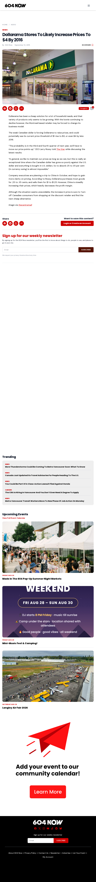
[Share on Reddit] (10, 108)
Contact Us (43, 853)
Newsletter (55, 853)
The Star (60, 149)
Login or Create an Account (77, 223)
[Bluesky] (60, 828)
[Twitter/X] (39, 828)
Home (5, 25)
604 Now (8, 45)
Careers (8, 490)
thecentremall (25, 205)
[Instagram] (44, 828)
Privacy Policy (30, 853)
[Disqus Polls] (48, 295)
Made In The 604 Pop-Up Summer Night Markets (31, 578)
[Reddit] (56, 828)
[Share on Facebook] (4, 108)
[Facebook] (35, 828)
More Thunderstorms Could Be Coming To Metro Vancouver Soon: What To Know (45, 466)
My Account (48, 857)
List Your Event (79, 853)
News (13, 25)
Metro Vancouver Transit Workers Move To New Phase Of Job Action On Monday (44, 501)
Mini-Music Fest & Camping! (19, 643)
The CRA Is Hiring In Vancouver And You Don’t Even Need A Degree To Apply (42, 492)
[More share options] (21, 108)
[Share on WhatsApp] (16, 108)
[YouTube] (48, 828)
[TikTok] (52, 828)
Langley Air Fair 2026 (15, 707)
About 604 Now (15, 853)
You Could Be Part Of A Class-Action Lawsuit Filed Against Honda (37, 484)
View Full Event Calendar (13, 518)
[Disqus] (48, 353)
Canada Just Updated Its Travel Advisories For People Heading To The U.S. (42, 475)
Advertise (66, 853)
